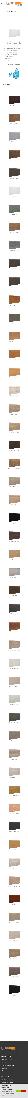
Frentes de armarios (7, 1080)
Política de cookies (7, 1060)
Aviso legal (5, 1062)
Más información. (9, 1096)
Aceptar (18, 1090)
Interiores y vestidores (8, 1082)
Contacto (4, 1068)
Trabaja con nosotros (8, 1071)
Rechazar (23, 1090)
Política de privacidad (8, 1065)
